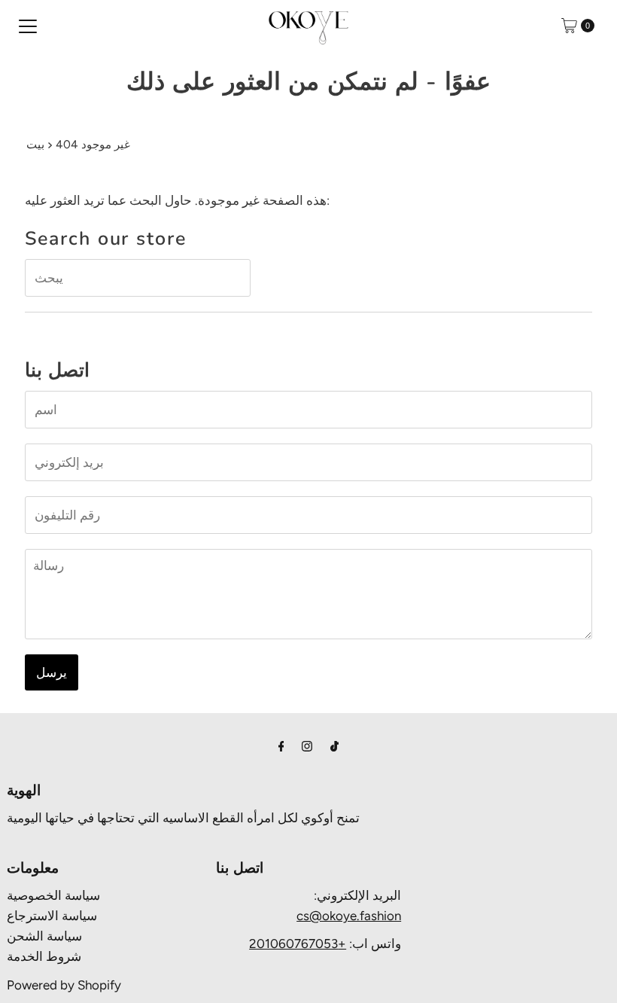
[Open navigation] (28, 26)
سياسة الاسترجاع (52, 915)
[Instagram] (307, 746)
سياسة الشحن (44, 936)
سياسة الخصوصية (53, 895)
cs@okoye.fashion (348, 915)
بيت (35, 144)
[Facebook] (281, 746)
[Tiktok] (334, 746)
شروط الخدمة (44, 956)
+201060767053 (297, 943)
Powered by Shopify (64, 984)
